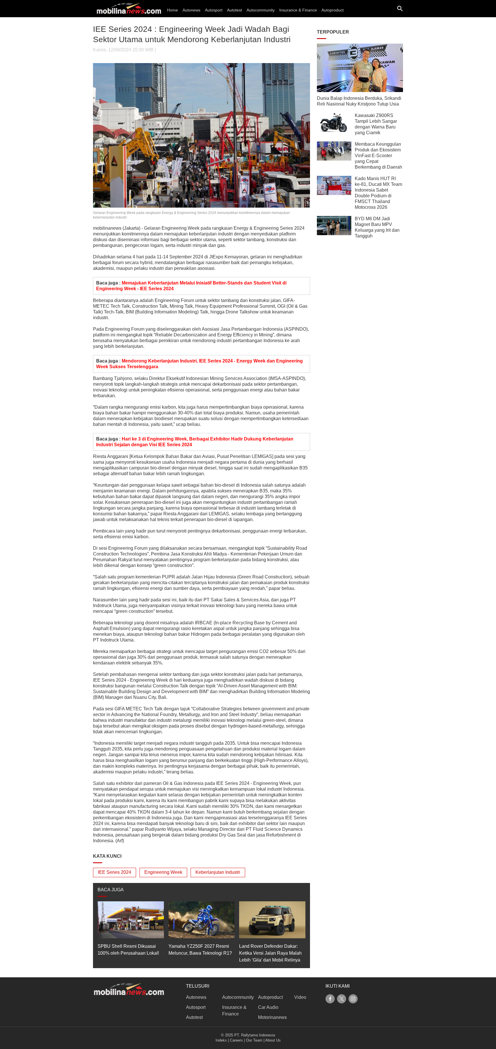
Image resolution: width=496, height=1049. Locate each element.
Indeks (221, 1040)
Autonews (191, 10)
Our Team (254, 1040)
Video (300, 997)
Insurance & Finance (298, 10)
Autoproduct (332, 10)
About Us (273, 1040)
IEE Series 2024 (114, 872)
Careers (236, 1040)
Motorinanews (272, 1017)
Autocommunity (261, 10)
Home (172, 10)
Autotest (234, 10)
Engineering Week (163, 872)
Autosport (213, 10)
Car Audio (268, 1007)
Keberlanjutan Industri (217, 872)
